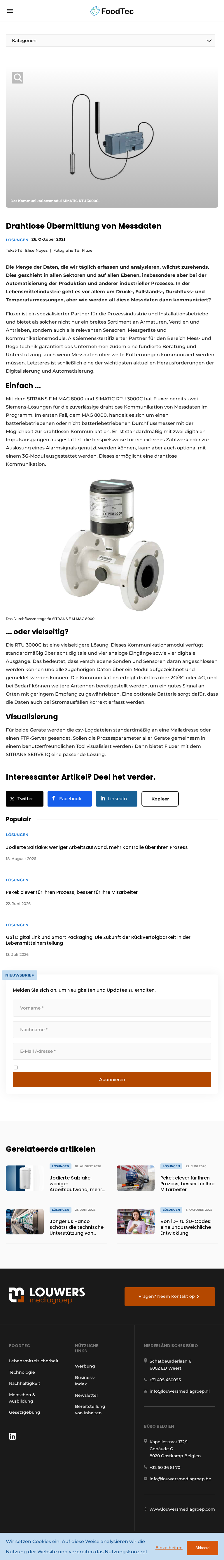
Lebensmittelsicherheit (34, 1360)
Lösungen (17, 239)
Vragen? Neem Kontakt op (167, 1296)
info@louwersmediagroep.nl (180, 1391)
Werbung (85, 1366)
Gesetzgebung (24, 1412)
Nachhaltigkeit (24, 1383)
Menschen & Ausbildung (22, 1398)
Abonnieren (112, 1079)
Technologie (22, 1372)
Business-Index (85, 1381)
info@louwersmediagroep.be (180, 1478)
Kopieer (160, 799)
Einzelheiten (169, 1547)
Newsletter (86, 1395)
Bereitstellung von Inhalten (90, 1409)
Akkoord (202, 1548)
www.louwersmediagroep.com (182, 1509)
